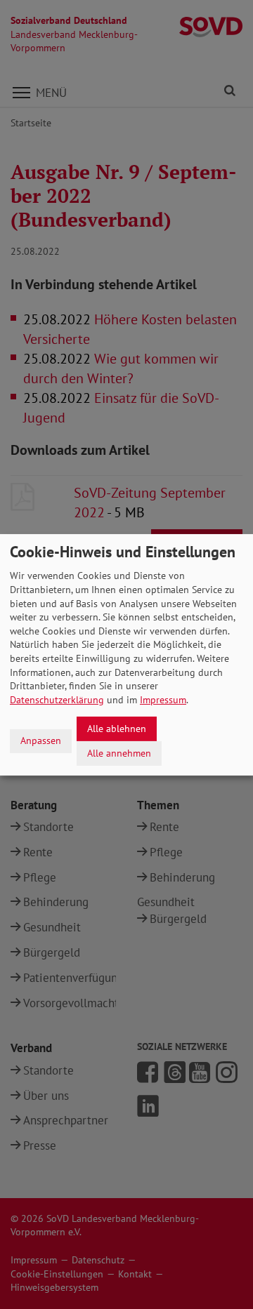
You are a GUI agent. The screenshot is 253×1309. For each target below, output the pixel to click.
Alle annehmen (119, 752)
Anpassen (40, 740)
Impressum (163, 699)
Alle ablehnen (116, 728)
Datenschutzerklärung (57, 699)
